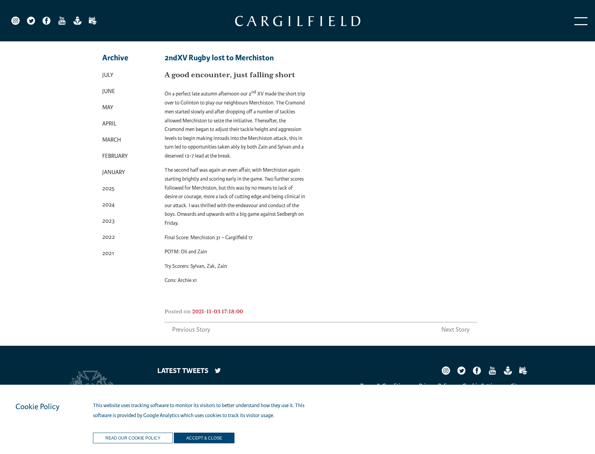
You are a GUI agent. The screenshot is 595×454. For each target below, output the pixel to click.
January (113, 172)
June (108, 91)
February (115, 156)
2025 (108, 188)
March (111, 139)
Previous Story (191, 329)
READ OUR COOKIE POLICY (132, 438)
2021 (108, 253)
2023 (108, 220)
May (107, 107)
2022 (108, 237)
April (109, 123)
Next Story (455, 329)
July (107, 75)
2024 (108, 204)
